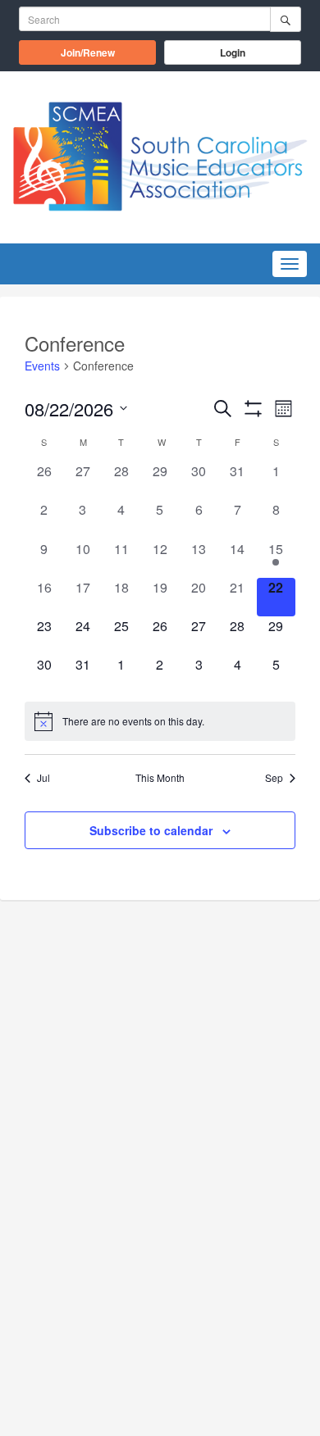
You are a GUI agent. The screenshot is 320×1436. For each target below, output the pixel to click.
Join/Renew (108, 52)
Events (42, 366)
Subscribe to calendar (151, 830)
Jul (43, 777)
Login (232, 52)
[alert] (160, 721)
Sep (274, 777)
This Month (160, 777)
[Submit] (285, 19)
